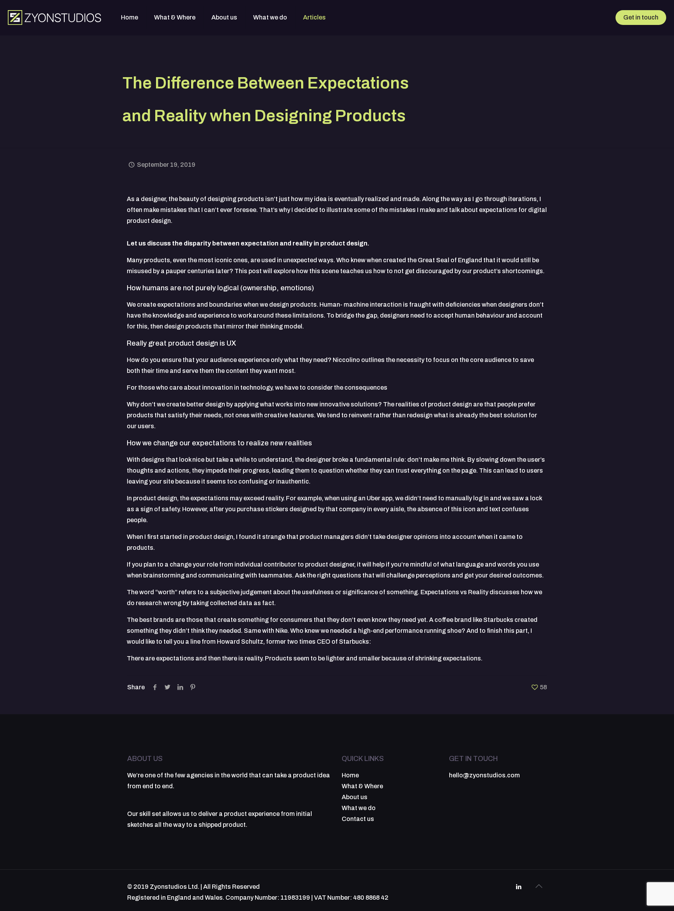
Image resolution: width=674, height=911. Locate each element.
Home (350, 775)
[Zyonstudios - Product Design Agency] (54, 17)
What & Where (362, 786)
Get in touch (640, 17)
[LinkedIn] (518, 887)
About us (354, 797)
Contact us (358, 819)
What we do (359, 808)
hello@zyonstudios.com (484, 775)
